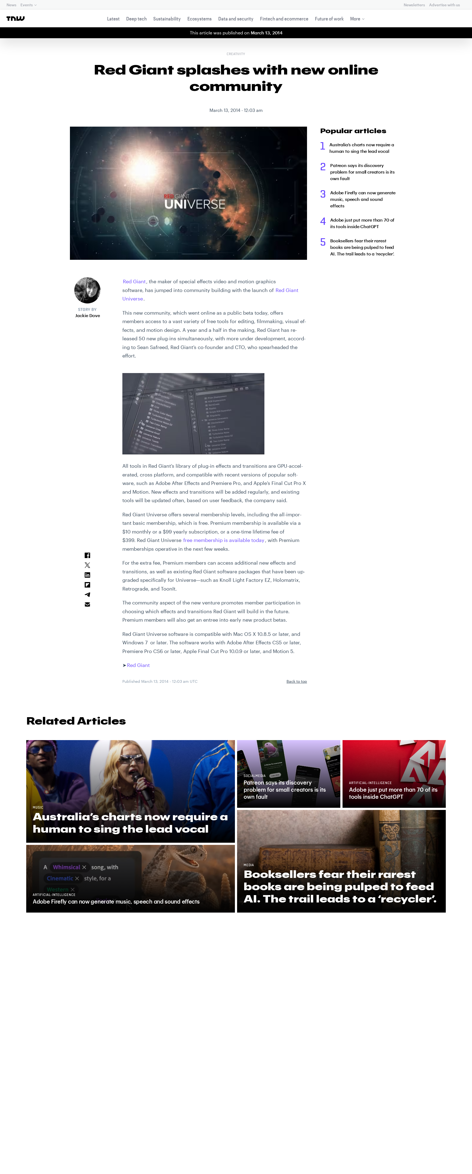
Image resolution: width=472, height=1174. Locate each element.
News (11, 4)
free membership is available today (223, 540)
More (355, 19)
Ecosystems (199, 19)
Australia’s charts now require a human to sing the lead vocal (361, 148)
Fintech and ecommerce (284, 19)
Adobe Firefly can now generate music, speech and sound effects (363, 199)
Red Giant (134, 281)
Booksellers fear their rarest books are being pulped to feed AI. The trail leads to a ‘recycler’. (362, 247)
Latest (113, 19)
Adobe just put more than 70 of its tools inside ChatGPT (362, 223)
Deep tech (136, 19)
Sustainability (167, 19)
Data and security (235, 19)
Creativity (236, 54)
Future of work (329, 19)
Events (26, 4)
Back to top (297, 681)
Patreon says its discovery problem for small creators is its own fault (362, 172)
